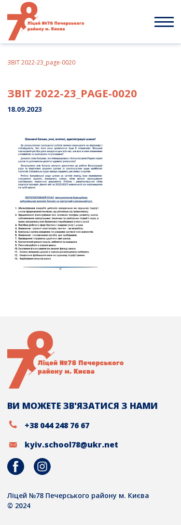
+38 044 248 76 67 (57, 425)
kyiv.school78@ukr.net (71, 444)
